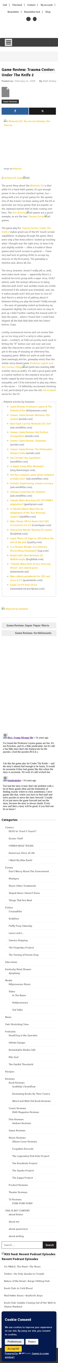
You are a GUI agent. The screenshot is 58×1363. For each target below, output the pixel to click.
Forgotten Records (23, 1148)
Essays (9, 867)
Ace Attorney (19, 212)
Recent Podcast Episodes (20, 1259)
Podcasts (10, 1031)
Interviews (11, 962)
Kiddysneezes (20, 1002)
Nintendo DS (37, 185)
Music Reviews (17, 1137)
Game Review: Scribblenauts (33, 633)
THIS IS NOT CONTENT (17, 1210)
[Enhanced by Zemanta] (15, 608)
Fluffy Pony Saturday (20, 926)
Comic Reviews (17, 1108)
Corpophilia (15, 911)
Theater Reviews (18, 1192)
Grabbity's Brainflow (23, 1086)
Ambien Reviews (21, 1123)
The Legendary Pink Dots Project (30, 1156)
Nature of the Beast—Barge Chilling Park (27, 1281)
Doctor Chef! (16, 838)
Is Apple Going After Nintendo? (27, 466)
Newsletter (13, 11)
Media (8, 980)
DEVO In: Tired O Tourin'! (22, 831)
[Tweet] (42, 111)
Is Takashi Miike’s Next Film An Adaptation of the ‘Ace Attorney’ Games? (28, 512)
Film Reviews (16, 1119)
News (8, 1017)
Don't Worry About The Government (29, 871)
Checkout (17, 5)
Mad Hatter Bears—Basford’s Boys (23, 1295)
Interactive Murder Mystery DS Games (31, 529)
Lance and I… (16, 933)
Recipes (9, 1071)
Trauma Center (36, 216)
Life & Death (49, 390)
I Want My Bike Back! (20, 860)
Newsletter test (32, 11)
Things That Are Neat (20, 900)
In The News (19, 995)
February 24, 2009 (25, 81)
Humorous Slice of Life (22, 853)
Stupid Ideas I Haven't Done (24, 893)
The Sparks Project (23, 1170)
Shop (48, 11)
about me (14, 1221)
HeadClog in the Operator (23, 1035)
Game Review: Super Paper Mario (27, 625)
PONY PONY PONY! (22, 1203)
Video (12, 991)
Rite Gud (13, 1057)
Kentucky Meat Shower (18, 969)
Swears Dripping (18, 940)
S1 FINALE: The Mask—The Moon (22, 1266)
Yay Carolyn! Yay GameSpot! (25, 457)
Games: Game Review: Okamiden (28, 440)
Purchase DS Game (13, 178)
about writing (16, 1236)
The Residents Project (24, 1163)
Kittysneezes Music (20, 984)
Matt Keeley (49, 81)
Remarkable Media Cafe (22, 1050)
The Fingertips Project (21, 947)
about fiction (16, 1214)
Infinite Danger (17, 1042)
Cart (5, 5)
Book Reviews (17, 1082)
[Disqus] (29, 685)
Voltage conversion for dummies (27, 492)
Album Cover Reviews (24, 1141)
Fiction (9, 907)
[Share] (15, 111)
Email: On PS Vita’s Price (23, 585)
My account (47, 5)
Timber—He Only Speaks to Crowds (24, 1273)
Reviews (10, 1079)
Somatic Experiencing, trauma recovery (31, 483)
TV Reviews (15, 1199)
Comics (9, 827)
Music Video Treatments (22, 885)
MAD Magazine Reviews (25, 1112)
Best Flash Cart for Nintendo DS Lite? (30, 423)
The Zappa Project (22, 1177)
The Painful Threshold (21, 1064)
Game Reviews (10, 101)
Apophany (14, 973)
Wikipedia (17, 168)
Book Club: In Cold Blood (18, 1288)
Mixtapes (14, 878)
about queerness (18, 1229)
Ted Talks (17, 1010)
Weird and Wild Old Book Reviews (31, 1101)
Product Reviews (18, 1185)
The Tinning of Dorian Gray (24, 954)
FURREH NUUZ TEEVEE (21, 845)
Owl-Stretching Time (17, 1024)
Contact (31, 5)
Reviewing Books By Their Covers (31, 1093)
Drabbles (14, 918)
